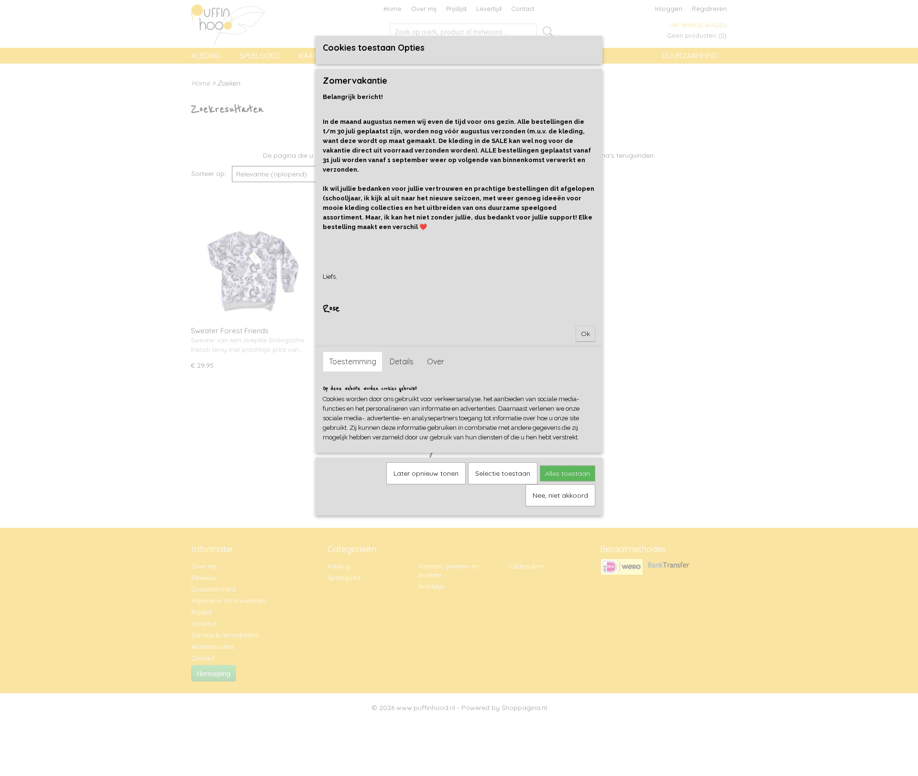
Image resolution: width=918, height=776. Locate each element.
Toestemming (352, 361)
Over (435, 361)
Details (402, 361)
